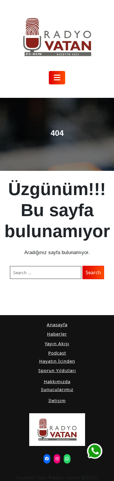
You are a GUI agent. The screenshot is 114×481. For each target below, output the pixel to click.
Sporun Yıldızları (57, 370)
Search (93, 272)
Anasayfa (57, 324)
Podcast (57, 353)
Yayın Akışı (57, 343)
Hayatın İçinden (57, 361)
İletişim (57, 400)
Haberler (57, 334)
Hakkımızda (57, 381)
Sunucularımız (57, 389)
